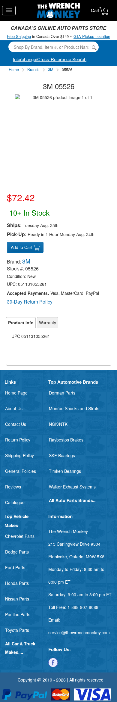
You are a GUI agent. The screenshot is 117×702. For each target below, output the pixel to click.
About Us (13, 408)
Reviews (13, 487)
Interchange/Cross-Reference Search (49, 59)
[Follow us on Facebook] (53, 662)
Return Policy (17, 440)
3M (50, 69)
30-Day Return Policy (29, 301)
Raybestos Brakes (66, 440)
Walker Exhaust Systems (72, 487)
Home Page (16, 393)
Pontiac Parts (17, 614)
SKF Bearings (62, 455)
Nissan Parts (17, 599)
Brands (33, 69)
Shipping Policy (19, 455)
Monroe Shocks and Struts (74, 408)
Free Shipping (19, 36)
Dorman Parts (62, 393)
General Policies (20, 471)
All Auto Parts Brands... (73, 500)
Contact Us (15, 424)
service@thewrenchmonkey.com (79, 632)
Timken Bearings (65, 471)
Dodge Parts (17, 552)
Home (14, 69)
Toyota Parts (17, 630)
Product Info (21, 323)
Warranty (47, 323)
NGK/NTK (58, 424)
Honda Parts (17, 583)
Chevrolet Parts (19, 536)
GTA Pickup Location (92, 36)
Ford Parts (15, 567)
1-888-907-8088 (83, 607)
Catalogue (15, 502)
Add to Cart (22, 247)
